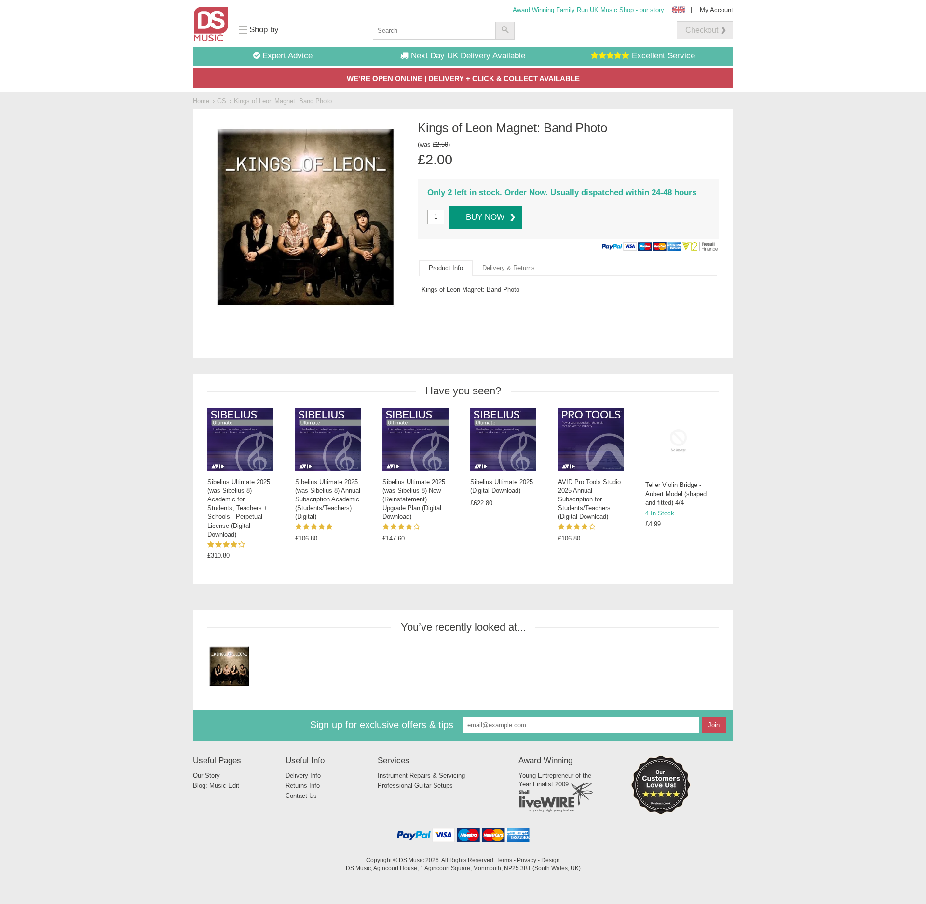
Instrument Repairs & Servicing (421, 775)
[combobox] (434, 31)
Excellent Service (662, 55)
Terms (504, 860)
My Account (716, 9)
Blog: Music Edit (216, 785)
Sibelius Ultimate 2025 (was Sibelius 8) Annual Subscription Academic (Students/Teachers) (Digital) (327, 499)
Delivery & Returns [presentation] (508, 267)
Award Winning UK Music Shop (591, 9)
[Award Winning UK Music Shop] (661, 812)
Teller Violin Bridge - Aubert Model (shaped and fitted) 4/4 (676, 493)
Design (550, 860)
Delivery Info (303, 775)
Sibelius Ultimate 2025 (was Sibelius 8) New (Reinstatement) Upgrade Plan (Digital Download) (413, 499)
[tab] (446, 268)
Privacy (526, 860)
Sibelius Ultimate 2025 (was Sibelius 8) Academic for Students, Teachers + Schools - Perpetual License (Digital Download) (238, 508)
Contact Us (301, 795)
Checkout (701, 30)
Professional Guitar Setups (415, 785)
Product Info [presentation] (446, 267)
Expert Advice (286, 55)
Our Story (206, 775)
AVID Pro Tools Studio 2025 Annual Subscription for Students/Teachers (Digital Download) (589, 499)
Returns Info (303, 785)
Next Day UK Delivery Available (467, 55)
